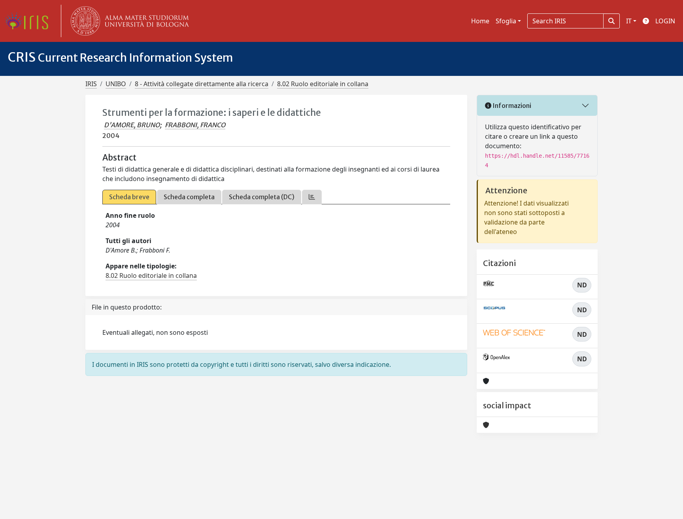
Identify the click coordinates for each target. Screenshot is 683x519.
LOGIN (665, 21)
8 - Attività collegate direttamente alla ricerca (201, 83)
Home (480, 21)
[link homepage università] (128, 21)
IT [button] (629, 21)
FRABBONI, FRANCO (195, 125)
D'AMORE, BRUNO (132, 125)
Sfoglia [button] (506, 21)
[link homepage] (30, 21)
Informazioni (511, 105)
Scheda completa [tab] (189, 197)
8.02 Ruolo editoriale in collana (322, 83)
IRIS (91, 83)
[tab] (312, 197)
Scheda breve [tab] (129, 197)
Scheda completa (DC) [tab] (261, 197)
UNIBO (116, 83)
